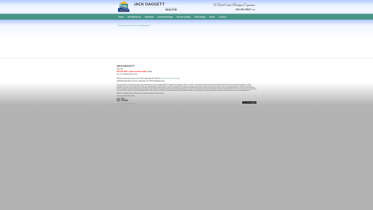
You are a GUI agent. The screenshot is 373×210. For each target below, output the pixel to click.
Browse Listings (184, 17)
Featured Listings (165, 17)
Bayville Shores (134, 17)
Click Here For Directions (169, 78)
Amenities (149, 17)
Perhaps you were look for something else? (134, 25)
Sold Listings (200, 17)
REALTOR (171, 9)
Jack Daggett (149, 4)
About (212, 17)
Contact (222, 17)
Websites (251, 102)
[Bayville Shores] (123, 6)
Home (121, 17)
